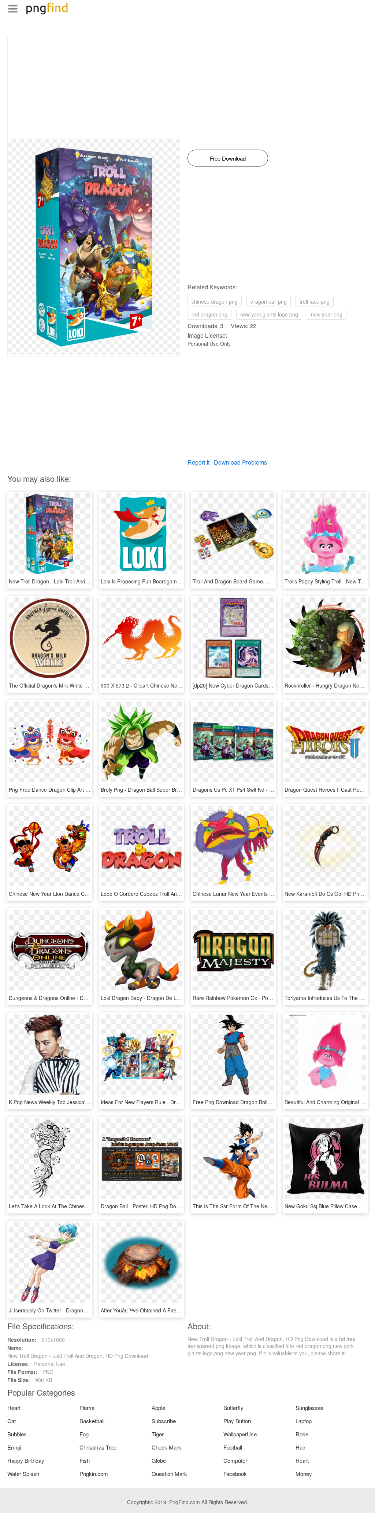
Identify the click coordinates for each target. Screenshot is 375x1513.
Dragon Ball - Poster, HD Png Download (147, 1206)
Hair (300, 1447)
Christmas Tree (97, 1447)
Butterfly (233, 1407)
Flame (86, 1407)
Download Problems (240, 462)
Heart (14, 1407)
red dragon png (209, 314)
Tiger (158, 1434)
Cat (11, 1421)
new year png (326, 314)
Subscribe (164, 1421)
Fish (84, 1460)
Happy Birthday (25, 1460)
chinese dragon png (215, 301)
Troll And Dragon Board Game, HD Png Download (250, 581)
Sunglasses (310, 1407)
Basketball (91, 1421)
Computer (235, 1460)
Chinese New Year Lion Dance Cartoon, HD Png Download (77, 893)
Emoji (14, 1447)
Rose (302, 1434)
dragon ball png (268, 301)
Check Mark (166, 1447)
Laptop (304, 1421)
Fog (84, 1434)
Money (304, 1473)
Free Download (228, 158)
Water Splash (23, 1473)
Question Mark (169, 1473)
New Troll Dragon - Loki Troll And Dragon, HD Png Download (79, 581)
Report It (198, 462)
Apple (158, 1407)
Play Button (237, 1421)
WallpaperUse (240, 1434)
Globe (159, 1460)
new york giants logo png (269, 314)
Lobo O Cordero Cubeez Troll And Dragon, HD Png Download (172, 893)
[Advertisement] (94, 87)
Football (232, 1447)
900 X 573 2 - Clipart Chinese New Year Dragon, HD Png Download (179, 685)
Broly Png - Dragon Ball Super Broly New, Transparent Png (169, 789)
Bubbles (17, 1434)
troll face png (315, 301)
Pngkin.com (93, 1473)
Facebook (235, 1473)
